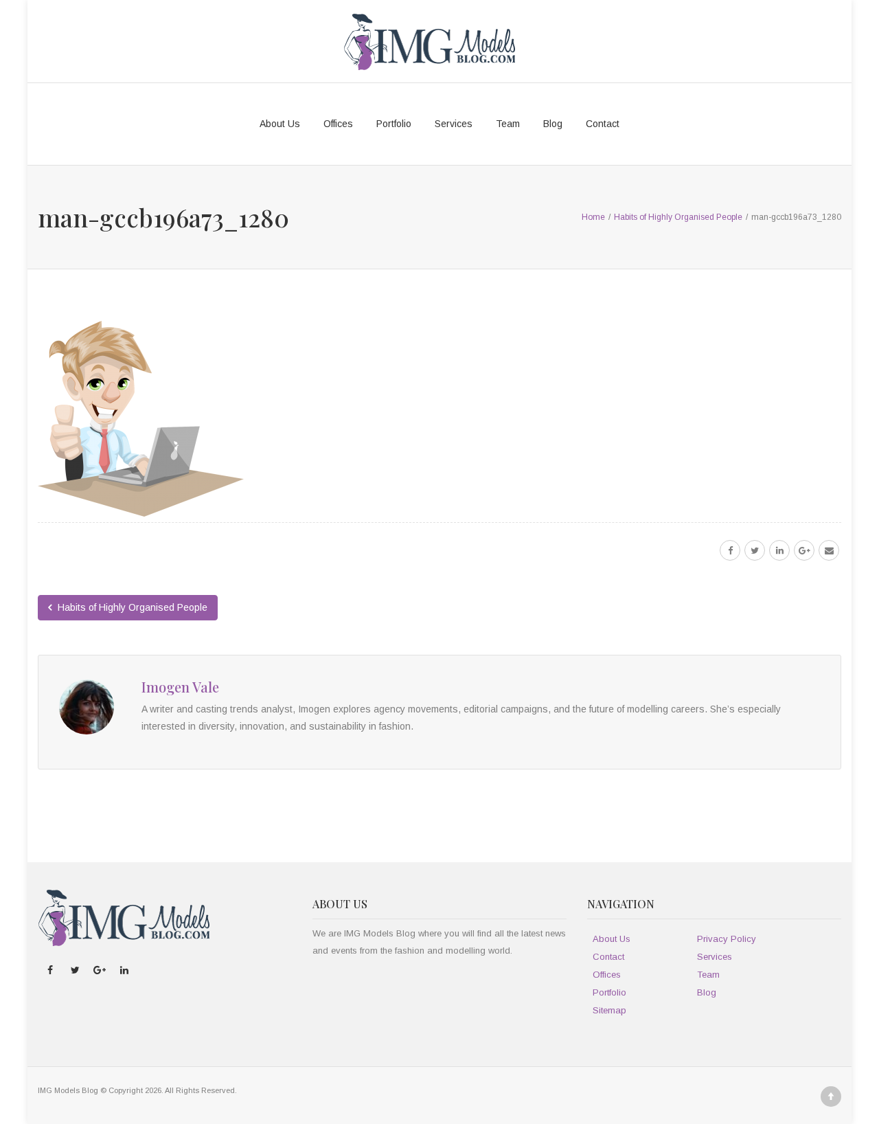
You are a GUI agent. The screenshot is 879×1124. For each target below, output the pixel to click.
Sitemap (609, 1010)
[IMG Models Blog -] (429, 41)
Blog (552, 123)
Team (508, 123)
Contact (602, 123)
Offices (338, 123)
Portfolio (393, 123)
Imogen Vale (180, 686)
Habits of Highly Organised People (131, 607)
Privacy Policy (726, 939)
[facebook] (730, 550)
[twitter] (754, 550)
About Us (280, 123)
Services (453, 123)
